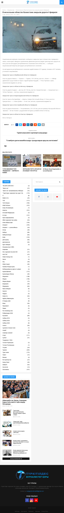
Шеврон (4, 364)
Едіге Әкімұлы (6, 244)
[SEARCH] (60, 182)
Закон (4, 259)
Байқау (4, 232)
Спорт (4, 335)
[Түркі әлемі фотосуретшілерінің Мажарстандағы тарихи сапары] (7, 413)
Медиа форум (6, 281)
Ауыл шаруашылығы (8, 217)
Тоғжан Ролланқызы (8, 345)
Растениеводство (7, 310)
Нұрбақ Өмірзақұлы (8, 298)
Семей (4, 330)
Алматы (4, 210)
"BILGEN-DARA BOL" (8, 185)
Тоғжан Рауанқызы (7, 342)
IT (3, 195)
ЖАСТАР (4, 254)
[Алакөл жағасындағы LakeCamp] (7, 433)
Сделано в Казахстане (8, 328)
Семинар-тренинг (7, 333)
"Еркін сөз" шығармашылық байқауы (12, 190)
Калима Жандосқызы (8, 266)
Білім (3, 237)
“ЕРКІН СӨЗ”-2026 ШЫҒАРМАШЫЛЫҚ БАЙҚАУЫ (21, 422)
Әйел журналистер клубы (9, 220)
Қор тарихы (24, 511)
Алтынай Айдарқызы (8, 212)
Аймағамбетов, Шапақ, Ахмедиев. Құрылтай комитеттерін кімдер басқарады (14, 402)
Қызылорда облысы (8, 274)
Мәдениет (5, 276)
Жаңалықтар (6, 247)
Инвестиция (6, 264)
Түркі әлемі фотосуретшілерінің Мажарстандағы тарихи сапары (19, 412)
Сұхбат (4, 337)
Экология (5, 367)
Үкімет (4, 355)
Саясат (4, 325)
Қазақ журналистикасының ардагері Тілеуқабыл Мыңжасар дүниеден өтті (20, 452)
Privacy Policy (45, 511)
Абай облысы (6, 205)
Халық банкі (5, 362)
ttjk (4, 14)
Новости (5, 296)
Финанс (4, 357)
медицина (5, 284)
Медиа (4, 279)
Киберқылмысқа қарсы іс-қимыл (11, 269)
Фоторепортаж (6, 360)
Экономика (5, 369)
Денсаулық (5, 239)
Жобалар (17, 511)
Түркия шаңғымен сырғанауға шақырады (32, 133)
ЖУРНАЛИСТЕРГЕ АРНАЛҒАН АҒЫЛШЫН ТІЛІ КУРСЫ (32, 170)
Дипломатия (6, 242)
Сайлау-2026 (6, 323)
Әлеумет (5, 225)
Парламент (5, 306)
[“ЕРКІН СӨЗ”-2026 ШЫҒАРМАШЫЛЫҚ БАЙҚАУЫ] (7, 424)
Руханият (5, 315)
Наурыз (4, 293)
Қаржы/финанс (6, 271)
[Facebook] (27, 500)
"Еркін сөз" (5, 188)
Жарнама (5, 249)
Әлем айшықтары (7, 222)
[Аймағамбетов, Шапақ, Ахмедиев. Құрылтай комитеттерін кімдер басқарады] (16, 389)
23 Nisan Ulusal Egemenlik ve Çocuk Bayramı (52, 170)
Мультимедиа (6, 288)
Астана (4, 215)
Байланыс (31, 511)
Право (4, 308)
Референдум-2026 (7, 313)
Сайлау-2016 (6, 318)
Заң (3, 261)
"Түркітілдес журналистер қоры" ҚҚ (12, 193)
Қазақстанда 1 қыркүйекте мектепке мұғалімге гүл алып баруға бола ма (21, 442)
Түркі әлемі (5, 352)
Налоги (4, 291)
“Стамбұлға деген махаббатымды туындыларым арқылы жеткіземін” (32, 140)
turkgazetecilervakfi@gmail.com (35, 491)
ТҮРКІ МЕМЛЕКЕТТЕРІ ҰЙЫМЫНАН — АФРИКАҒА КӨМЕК (10, 170)
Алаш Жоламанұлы (7, 208)
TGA (3, 200)
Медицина (5, 286)
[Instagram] (31, 500)
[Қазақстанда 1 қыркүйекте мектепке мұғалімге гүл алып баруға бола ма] (7, 443)
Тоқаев (4, 347)
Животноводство (7, 257)
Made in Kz (5, 198)
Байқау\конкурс (6, 235)
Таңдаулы (5, 340)
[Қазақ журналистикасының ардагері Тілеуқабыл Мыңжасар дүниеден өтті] (7, 453)
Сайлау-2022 (6, 320)
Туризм (4, 350)
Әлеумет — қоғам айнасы (9, 227)
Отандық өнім (6, 301)
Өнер (3, 303)
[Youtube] (36, 500)
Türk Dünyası (6, 203)
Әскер (4, 230)
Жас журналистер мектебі (9, 252)
